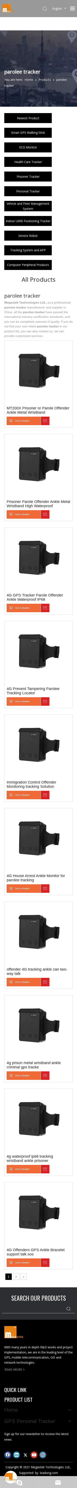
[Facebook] (7, 1454)
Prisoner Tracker (28, 177)
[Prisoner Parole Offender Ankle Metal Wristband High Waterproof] (38, 465)
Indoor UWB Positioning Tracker (28, 221)
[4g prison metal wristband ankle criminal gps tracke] (38, 1027)
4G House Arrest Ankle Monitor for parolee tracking (36, 878)
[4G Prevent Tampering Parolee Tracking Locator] (38, 652)
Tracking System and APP (28, 250)
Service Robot (28, 236)
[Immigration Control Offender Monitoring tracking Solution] (38, 746)
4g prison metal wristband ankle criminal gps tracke (34, 1065)
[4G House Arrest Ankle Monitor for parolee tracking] (38, 840)
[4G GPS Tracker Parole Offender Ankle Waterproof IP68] (38, 559)
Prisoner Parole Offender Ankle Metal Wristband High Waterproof (38, 504)
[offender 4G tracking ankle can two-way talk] (38, 933)
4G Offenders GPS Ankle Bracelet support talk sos (36, 1252)
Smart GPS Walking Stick (28, 133)
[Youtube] (34, 1454)
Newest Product (28, 118)
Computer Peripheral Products (28, 265)
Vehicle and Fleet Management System (28, 206)
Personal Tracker (28, 191)
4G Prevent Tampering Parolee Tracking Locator (33, 691)
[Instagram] (42, 1454)
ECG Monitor (28, 147)
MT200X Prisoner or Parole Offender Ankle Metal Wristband (38, 410)
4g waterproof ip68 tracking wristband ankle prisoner (30, 1158)
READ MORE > (14, 1369)
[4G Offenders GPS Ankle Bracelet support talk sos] (38, 1214)
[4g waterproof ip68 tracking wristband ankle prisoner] (38, 1120)
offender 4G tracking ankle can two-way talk (37, 971)
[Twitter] (25, 1454)
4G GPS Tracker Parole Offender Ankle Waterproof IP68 (35, 597)
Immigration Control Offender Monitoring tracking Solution (31, 784)
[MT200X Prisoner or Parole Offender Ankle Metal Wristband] (38, 372)
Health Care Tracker (28, 162)
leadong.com (49, 1473)
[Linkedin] (16, 1454)
